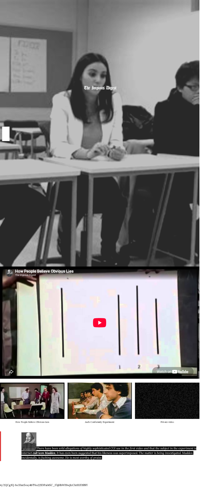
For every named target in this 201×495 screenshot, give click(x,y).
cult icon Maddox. (44, 453)
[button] (100, 405)
